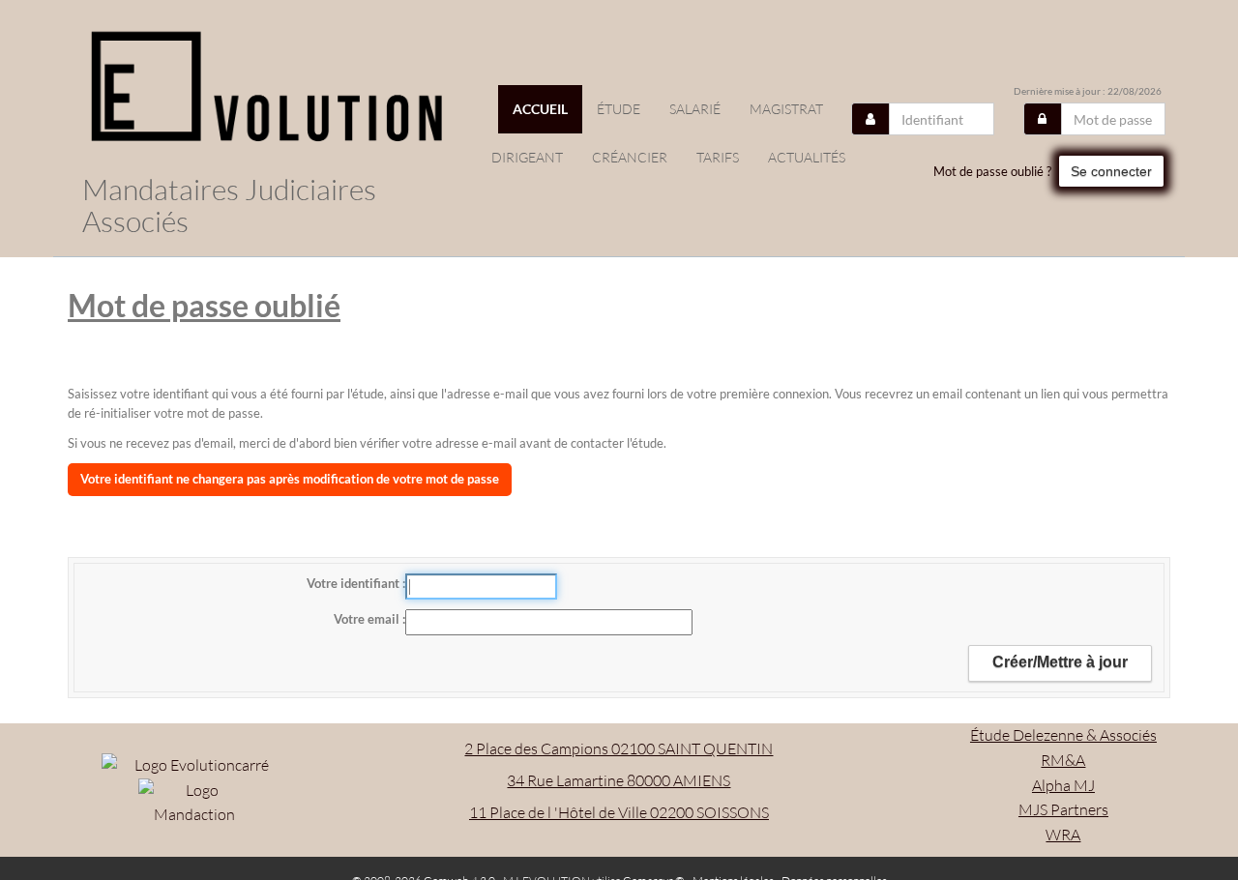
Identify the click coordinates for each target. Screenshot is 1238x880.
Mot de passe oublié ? (992, 171)
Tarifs (717, 157)
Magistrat (786, 109)
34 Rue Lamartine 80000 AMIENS (618, 780)
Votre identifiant (354, 583)
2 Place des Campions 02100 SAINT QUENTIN (618, 748)
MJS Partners (1063, 809)
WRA (1063, 834)
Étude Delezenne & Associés (1063, 735)
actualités (806, 157)
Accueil (540, 109)
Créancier (629, 157)
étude (618, 109)
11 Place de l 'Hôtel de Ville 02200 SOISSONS (619, 812)
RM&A (1063, 760)
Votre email (368, 619)
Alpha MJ (1063, 785)
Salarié (695, 109)
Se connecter (1111, 171)
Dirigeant (527, 157)
